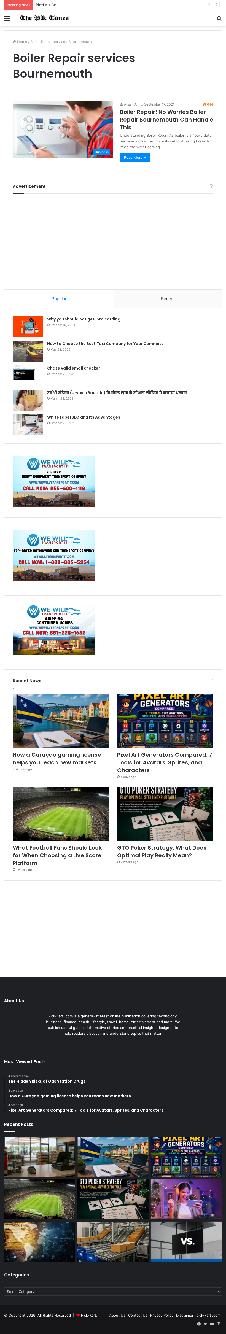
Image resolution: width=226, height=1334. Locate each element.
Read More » (135, 157)
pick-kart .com (208, 1315)
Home (21, 41)
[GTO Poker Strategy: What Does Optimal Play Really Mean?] (165, 814)
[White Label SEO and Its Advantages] (28, 424)
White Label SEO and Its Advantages (83, 417)
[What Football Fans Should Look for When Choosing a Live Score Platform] (61, 814)
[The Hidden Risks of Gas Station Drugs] (39, 1157)
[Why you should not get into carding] (28, 326)
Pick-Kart (88, 1315)
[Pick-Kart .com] (44, 18)
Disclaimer (184, 1315)
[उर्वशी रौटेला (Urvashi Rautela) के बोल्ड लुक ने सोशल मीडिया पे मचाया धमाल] (28, 400)
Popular (59, 298)
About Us (117, 1315)
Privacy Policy (161, 1315)
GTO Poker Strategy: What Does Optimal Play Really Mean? (161, 851)
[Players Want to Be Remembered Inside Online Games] (186, 1199)
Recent (168, 298)
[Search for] (219, 20)
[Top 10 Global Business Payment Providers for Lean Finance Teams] (39, 1242)
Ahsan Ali (131, 104)
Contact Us (137, 1315)
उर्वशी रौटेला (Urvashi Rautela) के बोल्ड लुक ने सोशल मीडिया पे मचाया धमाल (117, 392)
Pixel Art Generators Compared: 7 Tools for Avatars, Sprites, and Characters (101, 4)
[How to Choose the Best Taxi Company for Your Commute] (28, 351)
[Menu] (7, 20)
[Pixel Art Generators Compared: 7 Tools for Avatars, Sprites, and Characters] (165, 721)
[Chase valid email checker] (28, 375)
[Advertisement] (113, 238)
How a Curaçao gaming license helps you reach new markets (57, 758)
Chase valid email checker (73, 368)
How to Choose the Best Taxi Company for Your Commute (105, 343)
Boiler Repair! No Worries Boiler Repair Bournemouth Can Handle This (166, 119)
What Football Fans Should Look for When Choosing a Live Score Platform (57, 855)
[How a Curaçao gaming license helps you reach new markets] (61, 721)
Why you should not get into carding (83, 319)
